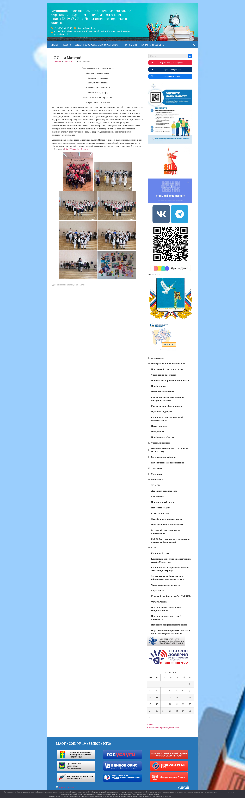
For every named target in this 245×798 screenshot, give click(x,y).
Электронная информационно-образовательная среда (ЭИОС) (168, 578)
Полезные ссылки (160, 507)
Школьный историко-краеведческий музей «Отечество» (171, 560)
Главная (54, 45)
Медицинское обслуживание (166, 406)
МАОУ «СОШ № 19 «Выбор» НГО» (84, 743)
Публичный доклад (161, 411)
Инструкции (158, 431)
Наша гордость (159, 425)
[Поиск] (190, 56)
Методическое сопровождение (167, 462)
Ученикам (156, 474)
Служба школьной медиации (167, 519)
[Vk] (161, 214)
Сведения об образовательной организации (96, 45)
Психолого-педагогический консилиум (166, 618)
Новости (67, 45)
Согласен (231, 792)
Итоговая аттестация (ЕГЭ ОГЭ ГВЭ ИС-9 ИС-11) (169, 450)
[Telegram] (179, 214)
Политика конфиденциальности (169, 624)
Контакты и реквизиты (152, 45)
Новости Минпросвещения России (170, 380)
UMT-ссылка (154, 274)
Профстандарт (159, 386)
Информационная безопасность (168, 363)
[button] (194, 45)
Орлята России (159, 601)
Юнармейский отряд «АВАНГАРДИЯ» (171, 596)
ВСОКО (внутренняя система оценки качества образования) (170, 540)
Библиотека (157, 496)
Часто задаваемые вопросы (165, 584)
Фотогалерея (131, 45)
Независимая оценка (162, 391)
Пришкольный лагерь (163, 502)
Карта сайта (157, 590)
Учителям (156, 468)
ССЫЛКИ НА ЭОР (160, 513)
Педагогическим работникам (167, 524)
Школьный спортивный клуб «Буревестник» (167, 419)
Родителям (157, 479)
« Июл (150, 724)
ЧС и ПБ (155, 485)
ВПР (153, 547)
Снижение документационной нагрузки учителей (167, 399)
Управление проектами (163, 374)
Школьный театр (160, 553)
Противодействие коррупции (167, 369)
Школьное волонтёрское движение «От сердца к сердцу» (170, 569)
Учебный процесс (160, 442)
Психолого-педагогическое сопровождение (166, 609)
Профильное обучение (163, 437)
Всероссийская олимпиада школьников (165, 532)
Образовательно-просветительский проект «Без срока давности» (170, 632)
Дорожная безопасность (164, 490)
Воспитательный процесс (165, 457)
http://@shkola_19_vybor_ (76, 149)
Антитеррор (157, 358)
